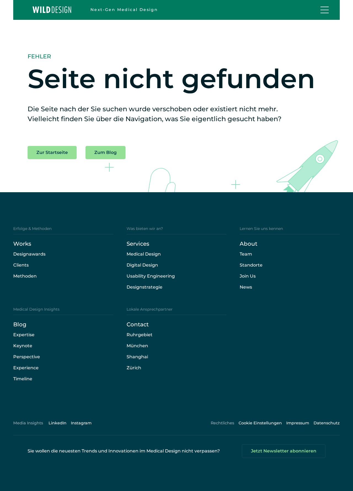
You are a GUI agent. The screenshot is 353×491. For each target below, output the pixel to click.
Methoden (25, 276)
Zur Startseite (52, 152)
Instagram (81, 423)
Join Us (248, 276)
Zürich (134, 367)
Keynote (22, 345)
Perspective (26, 356)
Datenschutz (327, 423)
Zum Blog (105, 152)
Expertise (23, 334)
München (137, 345)
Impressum (297, 423)
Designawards (29, 254)
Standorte (251, 265)
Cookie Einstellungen (260, 423)
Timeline (22, 378)
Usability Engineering (151, 276)
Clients (21, 265)
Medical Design (144, 254)
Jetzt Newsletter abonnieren (283, 451)
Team (246, 254)
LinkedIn (57, 423)
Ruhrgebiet (140, 334)
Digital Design (142, 265)
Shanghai (137, 356)
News (246, 287)
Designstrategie (144, 287)
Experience (26, 367)
